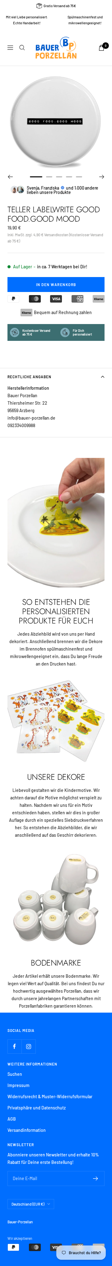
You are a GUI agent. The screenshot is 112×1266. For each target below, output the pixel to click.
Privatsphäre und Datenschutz (36, 1107)
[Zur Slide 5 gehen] (79, 176)
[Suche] (22, 47)
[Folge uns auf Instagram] (28, 1046)
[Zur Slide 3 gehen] (59, 176)
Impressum (18, 1085)
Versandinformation (26, 1130)
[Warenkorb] (101, 48)
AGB (11, 1119)
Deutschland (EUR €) (28, 1204)
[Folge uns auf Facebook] (14, 1046)
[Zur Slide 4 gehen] (69, 176)
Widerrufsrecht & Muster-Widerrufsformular (49, 1096)
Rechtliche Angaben (29, 376)
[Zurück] (10, 177)
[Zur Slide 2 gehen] (49, 176)
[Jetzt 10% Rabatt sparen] (95, 1178)
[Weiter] (102, 177)
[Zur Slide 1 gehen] (36, 176)
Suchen (14, 1074)
